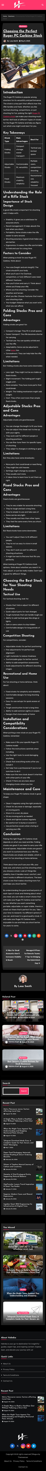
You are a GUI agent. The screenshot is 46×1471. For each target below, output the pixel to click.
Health (23, 1266)
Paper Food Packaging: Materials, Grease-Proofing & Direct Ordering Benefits (18, 1155)
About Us (7, 1364)
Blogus (35, 1454)
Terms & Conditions (11, 1375)
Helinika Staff (14, 1042)
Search (6, 1083)
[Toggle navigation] (2, 5)
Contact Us (7, 1381)
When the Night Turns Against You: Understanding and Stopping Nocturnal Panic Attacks (18, 1131)
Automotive (23, 1243)
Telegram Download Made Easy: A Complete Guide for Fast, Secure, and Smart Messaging (18, 1143)
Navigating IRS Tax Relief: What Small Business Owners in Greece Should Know (23, 1039)
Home (5, 16)
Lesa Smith (14, 41)
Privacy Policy (9, 1369)
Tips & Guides (23, 1313)
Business (11, 16)
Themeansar (23, 1457)
